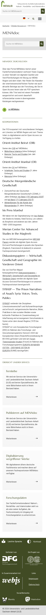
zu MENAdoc (14, 109)
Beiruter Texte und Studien (16, 154)
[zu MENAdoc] (4, 110)
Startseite (5, 26)
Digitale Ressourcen (18, 26)
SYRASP (6, 303)
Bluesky (11, 599)
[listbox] (26, 18)
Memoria (8, 176)
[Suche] (43, 11)
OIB (13, 148)
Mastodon (35, 599)
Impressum (33, 578)
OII (13, 167)
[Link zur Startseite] (7, 4)
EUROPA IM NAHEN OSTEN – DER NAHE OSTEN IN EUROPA (21, 348)
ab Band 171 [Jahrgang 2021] (20, 200)
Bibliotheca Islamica (13, 151)
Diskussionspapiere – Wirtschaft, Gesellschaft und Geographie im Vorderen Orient (21, 276)
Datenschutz (34, 584)
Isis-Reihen (38, 216)
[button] (40, 19)
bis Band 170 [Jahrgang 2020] (30, 197)
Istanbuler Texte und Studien (17, 170)
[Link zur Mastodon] (27, 599)
